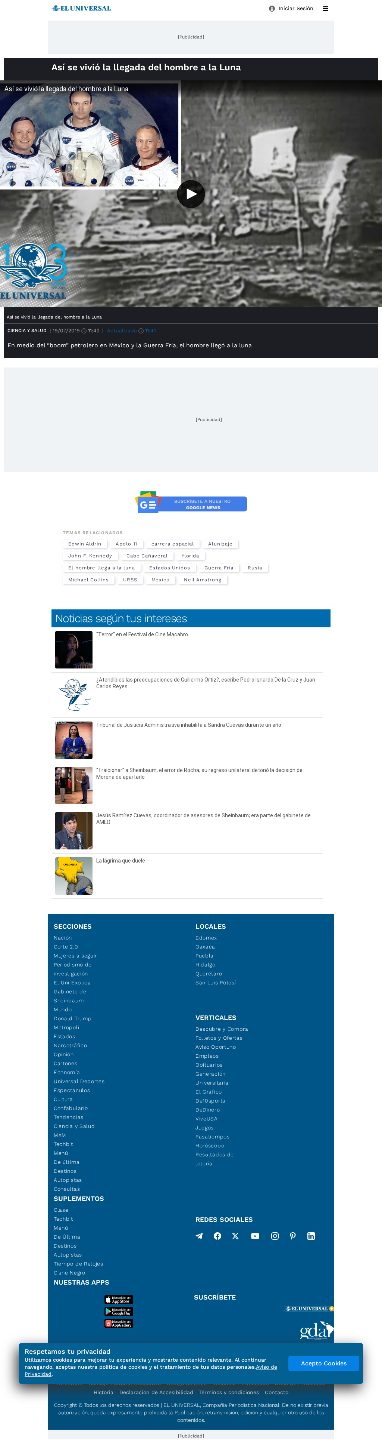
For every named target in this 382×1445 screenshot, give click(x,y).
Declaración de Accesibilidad (156, 1392)
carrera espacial (172, 544)
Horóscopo (209, 1146)
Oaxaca (205, 947)
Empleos (207, 1056)
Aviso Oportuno (215, 1047)
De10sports (210, 1101)
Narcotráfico (70, 1045)
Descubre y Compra (221, 1029)
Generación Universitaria (212, 1078)
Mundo (63, 1009)
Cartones (66, 1063)
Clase (61, 1210)
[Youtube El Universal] (255, 1237)
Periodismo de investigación (73, 969)
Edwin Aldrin (84, 544)
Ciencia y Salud (27, 330)
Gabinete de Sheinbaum (70, 996)
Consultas (67, 1189)
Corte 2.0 (66, 947)
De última (66, 1162)
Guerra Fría (219, 568)
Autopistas (68, 1180)
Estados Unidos (169, 568)
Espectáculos (72, 1090)
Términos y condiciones (229, 1392)
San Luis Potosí (215, 983)
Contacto (276, 1392)
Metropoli (66, 1027)
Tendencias (69, 1117)
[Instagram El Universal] (275, 1237)
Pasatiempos (212, 1137)
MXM (60, 1135)
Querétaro (208, 974)
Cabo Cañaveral (147, 556)
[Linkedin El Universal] (311, 1237)
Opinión (64, 1054)
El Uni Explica (72, 983)
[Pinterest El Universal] (293, 1237)
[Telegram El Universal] (199, 1237)
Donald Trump (72, 1018)
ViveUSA (206, 1119)
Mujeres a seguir (75, 956)
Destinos (65, 1171)
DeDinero (207, 1110)
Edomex (206, 938)
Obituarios (209, 1065)
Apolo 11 (126, 544)
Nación (63, 938)
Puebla (204, 956)
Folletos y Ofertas (219, 1038)
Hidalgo (205, 965)
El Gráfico (208, 1092)
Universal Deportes (79, 1081)
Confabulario (71, 1108)
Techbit (63, 1144)
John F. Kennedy (90, 556)
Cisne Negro (69, 1273)
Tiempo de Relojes (78, 1264)
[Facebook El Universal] (217, 1237)
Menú (61, 1153)
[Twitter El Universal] (235, 1237)
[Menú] (325, 8)
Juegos (204, 1128)
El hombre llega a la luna (101, 568)
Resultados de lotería (214, 1159)
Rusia (255, 568)
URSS (130, 579)
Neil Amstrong (203, 579)
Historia (103, 1392)
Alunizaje (220, 544)
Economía (67, 1072)
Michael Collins (88, 579)
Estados (64, 1036)
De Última (67, 1237)
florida (190, 556)
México (160, 579)
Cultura (63, 1099)
